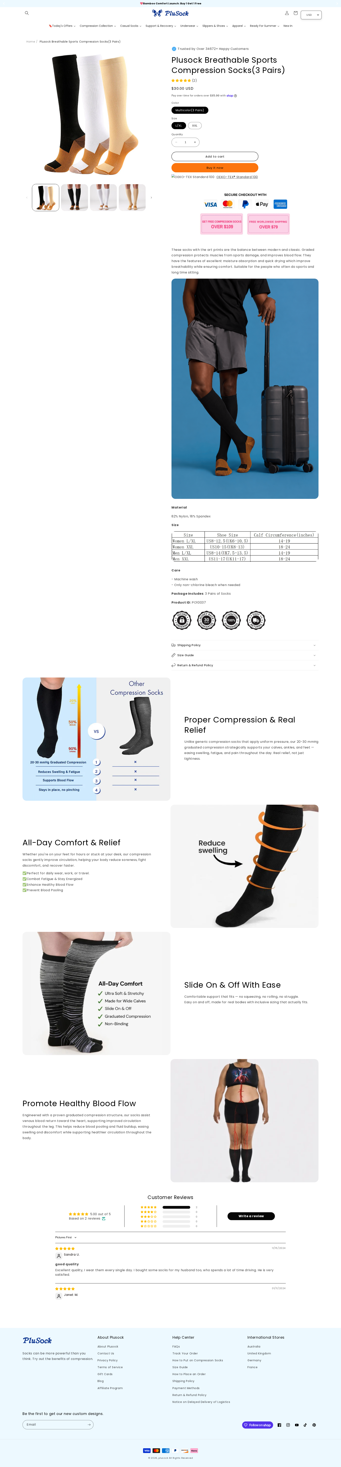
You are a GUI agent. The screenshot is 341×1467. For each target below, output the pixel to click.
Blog (100, 1381)
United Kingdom (259, 1353)
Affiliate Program (110, 1388)
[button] (26, 13)
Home (30, 42)
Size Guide (180, 1367)
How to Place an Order (189, 1374)
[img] (65, 1248)
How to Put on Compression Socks (197, 1360)
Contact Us (105, 1353)
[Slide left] (26, 197)
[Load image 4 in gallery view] (132, 197)
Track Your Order (185, 1353)
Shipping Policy (183, 1381)
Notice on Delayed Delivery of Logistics (201, 1402)
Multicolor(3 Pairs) (190, 110)
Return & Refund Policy (189, 1395)
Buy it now (215, 168)
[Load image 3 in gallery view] (103, 197)
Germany (254, 1360)
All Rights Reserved (181, 1458)
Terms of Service (110, 1367)
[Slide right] (151, 197)
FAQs (176, 1346)
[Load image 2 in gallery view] (74, 197)
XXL (195, 126)
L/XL (179, 126)
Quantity (177, 134)
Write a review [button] (251, 1216)
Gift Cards (105, 1374)
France (252, 1367)
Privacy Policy (107, 1360)
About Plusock (107, 1346)
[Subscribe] (89, 1424)
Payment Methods (186, 1388)
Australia (253, 1346)
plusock (163, 1458)
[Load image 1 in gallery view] (45, 197)
